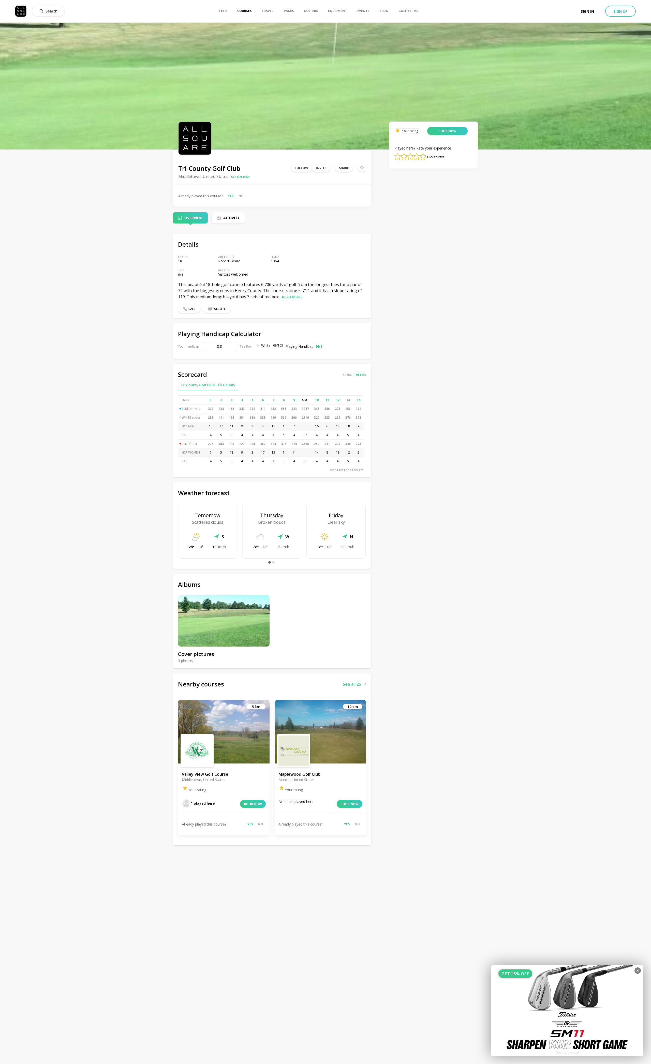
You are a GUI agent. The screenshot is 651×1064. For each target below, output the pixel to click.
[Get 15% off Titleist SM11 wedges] (567, 1010)
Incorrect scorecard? (347, 470)
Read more (292, 296)
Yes (230, 196)
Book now (253, 804)
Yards (347, 375)
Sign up (620, 11)
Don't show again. (568, 1052)
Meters (361, 375)
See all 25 (352, 684)
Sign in (587, 11)
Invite (321, 168)
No (241, 196)
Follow (301, 168)
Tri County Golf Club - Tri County (208, 385)
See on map (240, 177)
